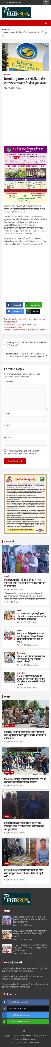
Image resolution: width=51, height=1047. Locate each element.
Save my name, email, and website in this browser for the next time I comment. (22, 452)
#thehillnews (39, 319)
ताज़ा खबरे (9, 541)
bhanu (20, 88)
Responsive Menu (46, 2)
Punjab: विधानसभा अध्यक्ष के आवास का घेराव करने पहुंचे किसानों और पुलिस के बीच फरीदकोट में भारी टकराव (31, 680)
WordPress (34, 1042)
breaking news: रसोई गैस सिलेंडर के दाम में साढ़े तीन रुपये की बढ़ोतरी (27, 344)
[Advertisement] (25, 116)
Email (7, 425)
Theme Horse (29, 1039)
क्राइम (19, 673)
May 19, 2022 (10, 88)
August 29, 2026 (11, 589)
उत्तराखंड (7, 74)
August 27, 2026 (11, 833)
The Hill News (25, 1035)
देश (12, 773)
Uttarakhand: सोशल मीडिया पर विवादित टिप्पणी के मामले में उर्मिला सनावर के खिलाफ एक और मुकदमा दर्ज (24, 826)
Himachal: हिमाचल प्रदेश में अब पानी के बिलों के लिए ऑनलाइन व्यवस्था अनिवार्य (31, 659)
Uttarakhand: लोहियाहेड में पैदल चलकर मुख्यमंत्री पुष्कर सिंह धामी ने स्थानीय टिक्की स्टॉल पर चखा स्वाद (25, 582)
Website (7, 437)
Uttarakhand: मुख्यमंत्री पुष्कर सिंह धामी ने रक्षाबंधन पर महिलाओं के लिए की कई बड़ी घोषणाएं (31, 616)
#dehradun (28, 319)
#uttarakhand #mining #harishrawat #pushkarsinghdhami (20, 325)
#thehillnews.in (10, 322)
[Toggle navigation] (5, 23)
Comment (9, 382)
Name (7, 413)
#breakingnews (16, 319)
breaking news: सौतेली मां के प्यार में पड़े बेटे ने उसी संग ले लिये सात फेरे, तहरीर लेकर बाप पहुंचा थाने (25, 355)
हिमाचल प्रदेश (21, 653)
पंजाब (23, 673)
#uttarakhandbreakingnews (17, 330)
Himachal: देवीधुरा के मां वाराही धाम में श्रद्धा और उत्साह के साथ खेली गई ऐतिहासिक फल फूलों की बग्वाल (30, 637)
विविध (7, 911)
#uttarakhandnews (38, 330)
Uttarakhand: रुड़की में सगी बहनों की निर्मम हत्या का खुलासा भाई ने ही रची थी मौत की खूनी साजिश (23, 873)
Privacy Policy (40, 1035)
